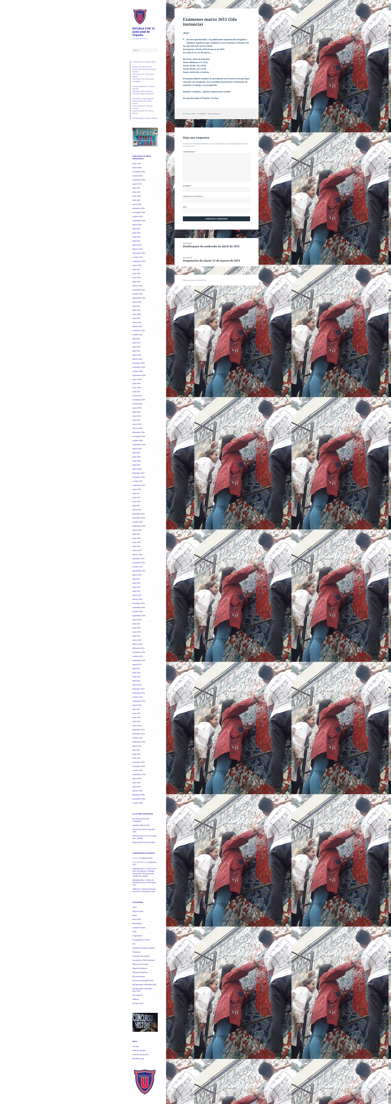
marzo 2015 (137, 595)
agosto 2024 (137, 224)
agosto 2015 (137, 575)
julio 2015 (136, 579)
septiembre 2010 (139, 774)
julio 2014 (136, 624)
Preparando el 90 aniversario (143, 842)
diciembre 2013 (138, 648)
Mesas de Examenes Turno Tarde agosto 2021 (144, 882)
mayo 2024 (136, 237)
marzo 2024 (137, 245)
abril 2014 (136, 636)
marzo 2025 (137, 204)
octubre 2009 (137, 803)
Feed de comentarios (140, 1054)
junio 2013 (136, 672)
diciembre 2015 (138, 558)
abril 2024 (136, 241)
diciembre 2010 (138, 762)
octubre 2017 (137, 481)
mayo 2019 (136, 416)
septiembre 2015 (139, 571)
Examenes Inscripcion (141, 956)
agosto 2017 (137, 489)
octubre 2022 (137, 294)
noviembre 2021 (138, 330)
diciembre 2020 (138, 363)
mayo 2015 (136, 587)
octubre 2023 (137, 257)
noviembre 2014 (138, 607)
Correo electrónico (193, 196)
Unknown (136, 889)
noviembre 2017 (138, 477)
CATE (134, 932)
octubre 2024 (137, 216)
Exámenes (136, 952)
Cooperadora (137, 936)
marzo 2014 (137, 640)
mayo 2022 (136, 314)
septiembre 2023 (139, 261)
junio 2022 (136, 310)
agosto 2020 (137, 379)
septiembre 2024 (139, 220)
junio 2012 (136, 713)
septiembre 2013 (139, 660)
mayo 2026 (136, 163)
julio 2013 (136, 668)
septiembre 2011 (139, 742)
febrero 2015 (137, 599)
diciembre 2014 (138, 603)
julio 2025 (136, 188)
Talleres (135, 999)
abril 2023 (136, 282)
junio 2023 (136, 273)
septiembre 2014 (139, 615)
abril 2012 (136, 721)
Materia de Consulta (140, 964)
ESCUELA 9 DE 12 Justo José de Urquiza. (143, 31)
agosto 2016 (137, 530)
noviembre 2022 (138, 290)
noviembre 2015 (138, 563)
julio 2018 (136, 453)
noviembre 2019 (138, 400)
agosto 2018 (137, 448)
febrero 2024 (137, 249)
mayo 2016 (136, 542)
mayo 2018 (136, 461)
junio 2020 (136, 383)
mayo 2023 (136, 277)
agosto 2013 (137, 664)
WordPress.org (138, 1058)
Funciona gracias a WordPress (194, 280)
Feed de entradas (139, 1050)
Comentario (189, 152)
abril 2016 (136, 546)
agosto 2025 (137, 184)
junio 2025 (136, 192)
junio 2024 (136, 233)
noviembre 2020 (138, 367)
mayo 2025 (136, 196)
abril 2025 (136, 200)
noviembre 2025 (138, 172)
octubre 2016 (137, 522)
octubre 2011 (137, 738)
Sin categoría (137, 995)
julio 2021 (136, 339)
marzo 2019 (137, 424)
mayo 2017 (136, 501)
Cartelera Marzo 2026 (140, 825)
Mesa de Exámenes (139, 968)
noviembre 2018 (138, 436)
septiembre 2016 (139, 526)
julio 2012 (136, 709)
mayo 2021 (136, 347)
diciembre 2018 (138, 432)
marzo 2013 (137, 685)
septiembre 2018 (139, 444)
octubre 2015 (137, 567)
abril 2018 (136, 465)
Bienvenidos (137, 923)
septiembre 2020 (139, 375)
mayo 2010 (136, 787)
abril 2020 (136, 391)
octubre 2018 (137, 440)
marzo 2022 (137, 322)
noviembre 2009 (138, 799)
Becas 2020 (136, 919)
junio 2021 (136, 343)
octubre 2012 (137, 697)
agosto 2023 (137, 265)
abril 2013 (136, 681)
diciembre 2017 (138, 473)
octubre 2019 (137, 404)
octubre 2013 (137, 656)
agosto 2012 (137, 705)
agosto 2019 (137, 408)
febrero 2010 (137, 791)
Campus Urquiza (138, 927)
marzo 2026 (137, 167)
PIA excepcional (138, 976)
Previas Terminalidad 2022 (142, 980)
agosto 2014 (137, 620)
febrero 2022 (137, 326)
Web (185, 207)
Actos (134, 907)
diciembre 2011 (138, 729)
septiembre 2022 (139, 298)
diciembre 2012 (138, 689)
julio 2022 (136, 306)
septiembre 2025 (139, 180)
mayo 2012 (136, 717)
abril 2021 (136, 351)
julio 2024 (136, 229)
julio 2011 (136, 750)
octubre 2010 (137, 770)
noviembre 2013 (138, 652)
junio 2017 (136, 497)
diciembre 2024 (138, 208)
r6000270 (202, 114)
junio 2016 (136, 538)
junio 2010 (136, 782)
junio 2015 (136, 583)
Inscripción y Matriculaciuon (143, 960)
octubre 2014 (137, 611)
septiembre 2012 (139, 701)
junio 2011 (136, 754)
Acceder (135, 1046)
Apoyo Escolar (137, 911)
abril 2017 (136, 506)
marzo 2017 (137, 510)
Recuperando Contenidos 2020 (144, 984)
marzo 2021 (137, 355)
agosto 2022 (137, 302)
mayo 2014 (136, 632)
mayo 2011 (136, 758)
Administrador (138, 868)
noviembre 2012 (138, 693)
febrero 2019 (137, 428)
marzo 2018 (137, 469)
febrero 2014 (137, 644)
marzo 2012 (137, 725)
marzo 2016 (137, 550)
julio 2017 (136, 493)
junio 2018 (136, 457)
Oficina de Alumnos (140, 972)
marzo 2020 (137, 396)
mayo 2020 (136, 387)
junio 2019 (136, 412)
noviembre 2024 (138, 212)
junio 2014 (136, 628)
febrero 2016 (137, 554)
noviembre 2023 (138, 253)
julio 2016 (136, 534)
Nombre (187, 186)
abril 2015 (136, 591)
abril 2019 (136, 420)
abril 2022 (136, 318)
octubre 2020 (137, 371)
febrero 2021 (137, 359)
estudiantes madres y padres (143, 948)
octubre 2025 (137, 176)
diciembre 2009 (138, 795)
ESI (133, 944)
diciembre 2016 (138, 514)
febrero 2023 (137, 286)
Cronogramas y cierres (141, 940)
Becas (134, 915)
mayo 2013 (136, 677)
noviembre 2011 (138, 734)
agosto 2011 (137, 746)
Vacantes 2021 (137, 1003)
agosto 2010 (137, 778)
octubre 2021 (137, 334)
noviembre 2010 (138, 766)
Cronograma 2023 (146, 858)
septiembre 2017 (139, 485)
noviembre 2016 (138, 518)
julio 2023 (136, 269)
